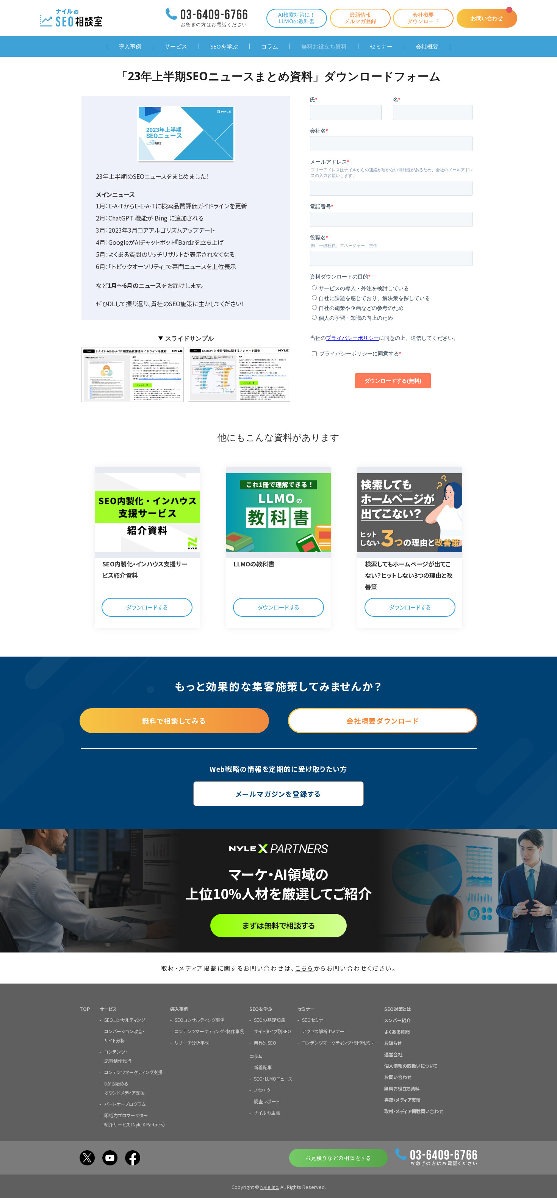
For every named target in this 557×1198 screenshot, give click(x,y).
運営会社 (393, 1054)
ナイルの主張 (267, 1112)
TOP (85, 1009)
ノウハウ (262, 1090)
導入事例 (130, 46)
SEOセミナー (314, 1020)
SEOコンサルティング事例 (200, 1020)
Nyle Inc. (269, 1186)
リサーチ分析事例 (192, 1042)
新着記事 (263, 1067)
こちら (304, 968)
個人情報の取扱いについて (410, 1065)
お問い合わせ (487, 18)
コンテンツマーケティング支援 (133, 1072)
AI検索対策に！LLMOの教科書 (296, 18)
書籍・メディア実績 (402, 1099)
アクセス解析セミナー (323, 1031)
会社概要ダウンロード (423, 18)
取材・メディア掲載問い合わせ (413, 1111)
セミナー (381, 46)
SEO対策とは (397, 1009)
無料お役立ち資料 (324, 46)
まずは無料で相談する (279, 925)
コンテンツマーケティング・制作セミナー (340, 1042)
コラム (269, 46)
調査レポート (267, 1101)
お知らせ (392, 1043)
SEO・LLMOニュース (273, 1078)
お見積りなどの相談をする (338, 1158)
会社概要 (427, 46)
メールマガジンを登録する (279, 794)
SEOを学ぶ (224, 46)
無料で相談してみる (174, 721)
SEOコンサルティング (124, 1020)
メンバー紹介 (397, 1020)
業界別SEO (265, 1042)
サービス (175, 46)
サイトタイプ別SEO (272, 1031)
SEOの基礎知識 (269, 1020)
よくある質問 (397, 1031)
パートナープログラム (125, 1104)
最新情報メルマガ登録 (360, 18)
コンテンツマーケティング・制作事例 (209, 1031)
